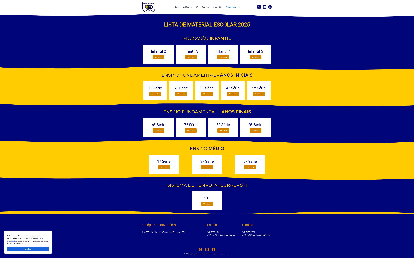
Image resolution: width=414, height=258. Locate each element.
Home (177, 7)
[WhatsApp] (259, 7)
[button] (239, 7)
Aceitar (28, 249)
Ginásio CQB (217, 7)
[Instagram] (264, 7)
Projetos (205, 7)
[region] (28, 242)
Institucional (188, 7)
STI (197, 7)
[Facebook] (213, 249)
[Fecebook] (270, 7)
